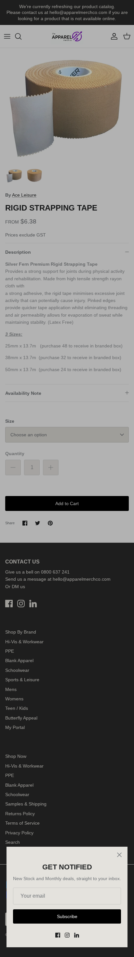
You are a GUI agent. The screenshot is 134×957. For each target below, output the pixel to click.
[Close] (119, 855)
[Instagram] (67, 935)
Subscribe (67, 916)
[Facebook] (57, 935)
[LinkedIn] (76, 935)
